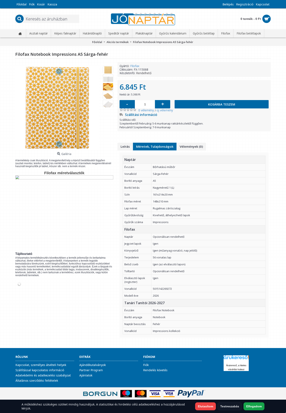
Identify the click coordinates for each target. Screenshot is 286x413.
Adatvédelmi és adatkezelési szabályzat (43, 375)
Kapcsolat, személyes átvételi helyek (40, 365)
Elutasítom (205, 406)
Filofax (134, 66)
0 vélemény (146, 110)
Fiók (146, 365)
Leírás (125, 146)
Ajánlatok (85, 375)
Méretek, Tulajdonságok (154, 146)
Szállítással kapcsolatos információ (39, 370)
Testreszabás (229, 406)
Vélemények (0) (191, 146)
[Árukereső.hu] (236, 359)
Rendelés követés (155, 370)
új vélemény (165, 110)
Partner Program (91, 370)
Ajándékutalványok (92, 365)
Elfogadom (254, 406)
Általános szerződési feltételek (36, 381)
